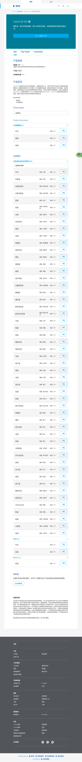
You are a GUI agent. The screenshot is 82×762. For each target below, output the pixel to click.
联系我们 (16, 714)
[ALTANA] (45, 759)
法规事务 (44, 696)
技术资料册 (18, 583)
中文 (16, 131)
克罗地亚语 (19, 193)
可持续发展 (17, 680)
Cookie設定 (17, 724)
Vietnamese (19, 505)
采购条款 (44, 724)
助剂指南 (19, 11)
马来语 (17, 526)
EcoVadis (44, 683)
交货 (43, 727)
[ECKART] (40, 756)
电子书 (15, 704)
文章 (15, 702)
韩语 (16, 512)
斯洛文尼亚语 (20, 314)
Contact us (42, 36)
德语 (16, 138)
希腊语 (17, 243)
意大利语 (18, 278)
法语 (16, 215)
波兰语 (17, 385)
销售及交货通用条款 (19, 733)
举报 (43, 733)
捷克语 (17, 300)
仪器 (51, 1)
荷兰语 (17, 363)
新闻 (15, 668)
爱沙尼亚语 (19, 406)
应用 (15, 644)
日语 (16, 321)
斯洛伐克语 (19, 307)
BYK (14, 11)
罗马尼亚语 (19, 455)
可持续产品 (17, 683)
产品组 (15, 654)
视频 (43, 702)
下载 (43, 704)
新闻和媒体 (17, 671)
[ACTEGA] (60, 756)
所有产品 (16, 657)
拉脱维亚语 (19, 285)
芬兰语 (17, 470)
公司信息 (16, 665)
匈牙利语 (18, 222)
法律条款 (16, 730)
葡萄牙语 (18, 342)
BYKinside (44, 714)
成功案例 (16, 686)
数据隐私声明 (17, 736)
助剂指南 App (46, 699)
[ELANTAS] (49, 756)
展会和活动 (45, 665)
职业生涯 (44, 671)
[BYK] (31, 756)
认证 (43, 686)
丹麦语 (17, 179)
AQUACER (27, 11)
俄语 (16, 328)
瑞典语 (17, 413)
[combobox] (29, 21)
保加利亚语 (19, 186)
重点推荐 (44, 654)
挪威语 (17, 293)
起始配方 (16, 699)
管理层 (44, 668)
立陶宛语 (18, 448)
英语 (16, 145)
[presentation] (13, 52)
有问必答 (16, 696)
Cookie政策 (17, 727)
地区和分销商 (17, 674)
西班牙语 (18, 250)
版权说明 (44, 730)
